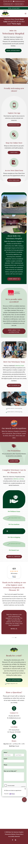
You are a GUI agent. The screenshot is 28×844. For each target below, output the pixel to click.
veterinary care (17, 254)
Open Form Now (14, 180)
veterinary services (18, 479)
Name (6, 752)
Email (6, 759)
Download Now (14, 125)
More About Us (14, 279)
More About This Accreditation (14, 331)
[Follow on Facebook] (12, 840)
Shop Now (14, 152)
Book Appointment (14, 8)
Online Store (19, 4)
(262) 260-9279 (14, 716)
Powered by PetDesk (10, 834)
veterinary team (19, 365)
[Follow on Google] (15, 840)
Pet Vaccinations (14, 524)
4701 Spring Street (14, 730)
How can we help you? (10, 771)
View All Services (14, 556)
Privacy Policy (19, 834)
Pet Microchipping (14, 537)
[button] (24, 799)
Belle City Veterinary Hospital (12, 241)
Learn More (14, 461)
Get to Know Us (14, 385)
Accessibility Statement (14, 836)
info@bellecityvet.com (15, 718)
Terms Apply (16, 24)
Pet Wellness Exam (14, 511)
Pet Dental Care (14, 550)
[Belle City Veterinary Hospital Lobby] (14, 233)
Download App (8, 4)
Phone (5, 765)
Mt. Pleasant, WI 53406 (14, 732)
